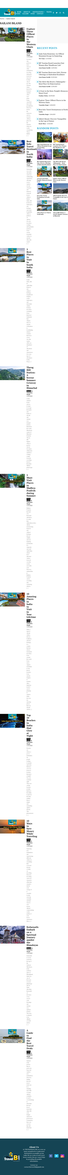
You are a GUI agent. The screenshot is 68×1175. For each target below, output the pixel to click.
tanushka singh (29, 54)
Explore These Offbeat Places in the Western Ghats (31, 37)
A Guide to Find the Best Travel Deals (30, 1039)
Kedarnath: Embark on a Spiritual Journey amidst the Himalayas (33, 936)
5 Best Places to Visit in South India (30, 258)
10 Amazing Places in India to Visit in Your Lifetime (31, 605)
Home (2, 19)
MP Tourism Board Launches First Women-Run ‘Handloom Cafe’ (51, 64)
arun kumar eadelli (44, 68)
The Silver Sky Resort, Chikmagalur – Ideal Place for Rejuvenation (52, 83)
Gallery (25, 14)
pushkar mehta (43, 96)
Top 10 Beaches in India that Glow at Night (31, 725)
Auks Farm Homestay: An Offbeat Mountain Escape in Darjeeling (51, 55)
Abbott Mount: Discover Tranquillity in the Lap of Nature (52, 120)
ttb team (42, 58)
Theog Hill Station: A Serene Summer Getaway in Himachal (32, 377)
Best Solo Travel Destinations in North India (34, 149)
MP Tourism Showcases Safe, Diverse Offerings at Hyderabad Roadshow (52, 73)
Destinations (38, 12)
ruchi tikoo (42, 123)
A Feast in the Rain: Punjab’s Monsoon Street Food (44, 180)
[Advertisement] (34, 4)
